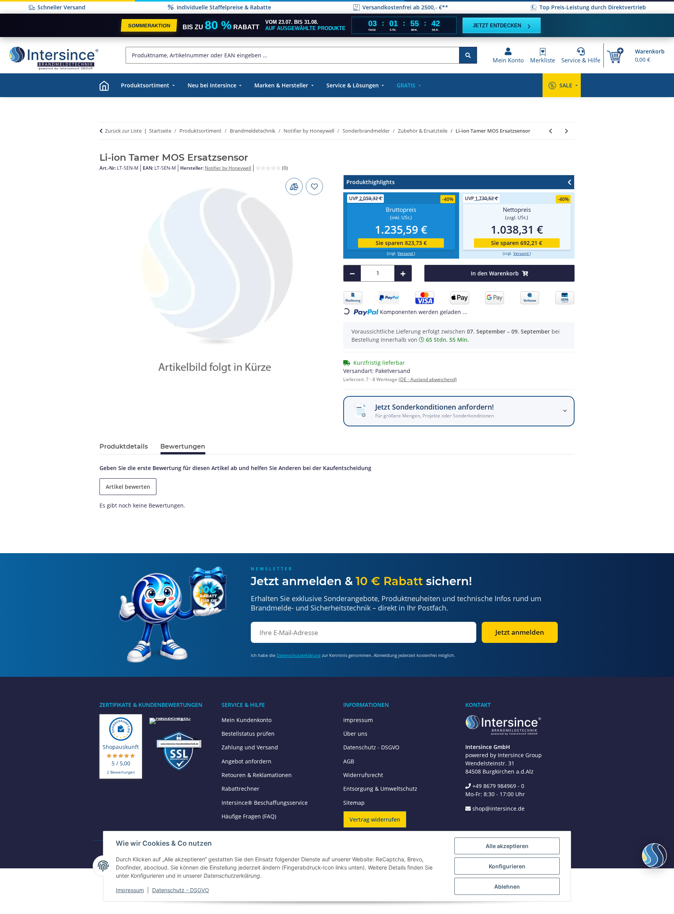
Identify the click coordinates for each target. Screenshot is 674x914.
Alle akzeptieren (507, 846)
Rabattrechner (240, 788)
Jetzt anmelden (519, 632)
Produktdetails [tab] (123, 446)
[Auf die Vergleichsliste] (294, 186)
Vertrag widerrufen (374, 819)
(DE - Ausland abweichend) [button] (428, 379)
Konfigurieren (507, 866)
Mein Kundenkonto (246, 720)
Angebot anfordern (246, 761)
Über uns (355, 733)
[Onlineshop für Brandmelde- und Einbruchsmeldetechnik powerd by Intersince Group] (53, 58)
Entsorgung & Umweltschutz (380, 788)
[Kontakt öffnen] (654, 855)
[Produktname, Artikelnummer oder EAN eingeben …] (468, 55)
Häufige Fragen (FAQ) (249, 816)
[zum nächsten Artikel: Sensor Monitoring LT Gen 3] (567, 130)
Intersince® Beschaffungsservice (265, 802)
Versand (405, 253)
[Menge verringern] (352, 273)
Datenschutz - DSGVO (371, 747)
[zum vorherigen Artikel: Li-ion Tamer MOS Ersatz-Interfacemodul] (551, 130)
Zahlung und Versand (250, 747)
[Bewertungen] (268, 168)
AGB (348, 761)
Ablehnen (507, 886)
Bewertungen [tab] (182, 446)
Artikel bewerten (128, 486)
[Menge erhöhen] (402, 273)
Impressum (358, 720)
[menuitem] (104, 85)
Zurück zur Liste (123, 130)
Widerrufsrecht (363, 775)
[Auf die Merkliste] (314, 186)
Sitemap (354, 802)
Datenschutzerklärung (299, 655)
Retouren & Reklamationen (257, 775)
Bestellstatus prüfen (248, 733)
